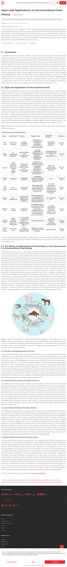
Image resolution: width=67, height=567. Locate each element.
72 (62, 388)
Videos (22, 2)
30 (61, 189)
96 (34, 461)
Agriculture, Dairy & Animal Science (17, 23)
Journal (31, 2)
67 (18, 364)
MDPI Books (4, 541)
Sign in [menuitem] (52, 2)
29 (61, 179)
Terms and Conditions (43, 482)
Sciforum (3, 539)
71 (7, 388)
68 (28, 375)
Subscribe (6, 500)
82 (63, 421)
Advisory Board (5, 521)
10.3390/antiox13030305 (38, 473)
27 (61, 155)
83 (64, 425)
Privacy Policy (57, 482)
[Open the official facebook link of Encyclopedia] (17, 505)
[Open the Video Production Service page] (62, 547)
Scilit (2, 546)
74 (62, 392)
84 (7, 429)
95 (54, 453)
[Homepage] (3, 3)
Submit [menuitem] (62, 2)
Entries (18, 2)
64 (17, 356)
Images (27, 2)
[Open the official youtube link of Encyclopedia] (14, 505)
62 (18, 276)
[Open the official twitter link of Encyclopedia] (6, 505)
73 (2, 392)
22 (58, 97)
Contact (3, 528)
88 (48, 434)
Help (2, 525)
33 (62, 222)
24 (14, 116)
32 (61, 210)
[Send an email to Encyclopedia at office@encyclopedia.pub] (2, 505)
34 (62, 230)
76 (11, 398)
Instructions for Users (6, 523)
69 (36, 375)
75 (10, 398)
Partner (3, 530)
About (45, 2)
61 (43, 270)
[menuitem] (57, 2)
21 (56, 97)
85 (9, 429)
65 (29, 356)
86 (44, 434)
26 (61, 144)
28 (61, 168)
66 (24, 360)
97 (61, 463)
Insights (41, 2)
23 (25, 112)
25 (10, 118)
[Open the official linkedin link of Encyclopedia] (10, 505)
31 (61, 199)
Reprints (36, 2)
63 (2, 283)
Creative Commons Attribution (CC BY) (45, 480)
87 (46, 434)
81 (40, 417)
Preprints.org (4, 544)
